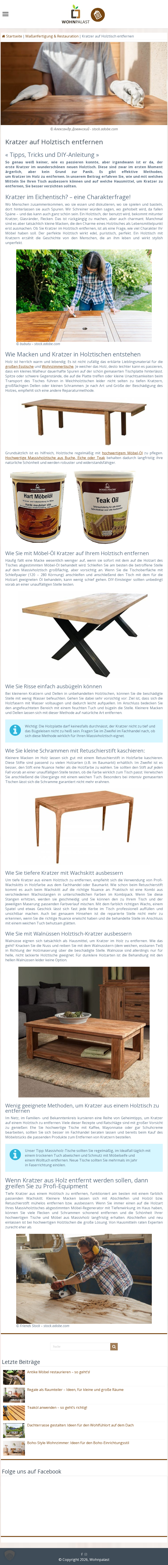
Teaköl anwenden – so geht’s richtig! (57, 1407)
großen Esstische (19, 366)
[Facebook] (81, 1554)
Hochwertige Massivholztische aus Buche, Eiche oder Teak (55, 457)
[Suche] (114, 1346)
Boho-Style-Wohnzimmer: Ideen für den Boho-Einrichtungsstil (78, 1442)
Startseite (13, 36)
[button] (9, 1555)
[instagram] (86, 1554)
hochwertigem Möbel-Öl (122, 453)
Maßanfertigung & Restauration (52, 36)
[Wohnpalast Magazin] (84, 13)
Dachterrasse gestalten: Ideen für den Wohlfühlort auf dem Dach (80, 1425)
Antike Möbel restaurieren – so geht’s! (58, 1372)
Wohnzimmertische (58, 366)
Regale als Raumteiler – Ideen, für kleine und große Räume (75, 1389)
